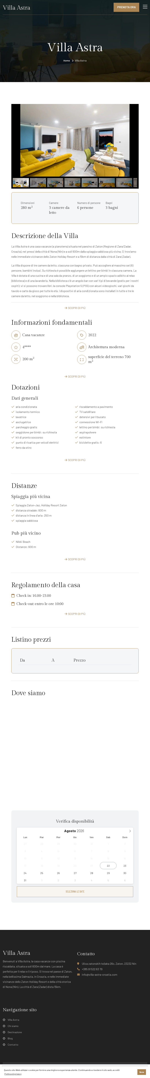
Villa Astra (13, 1019)
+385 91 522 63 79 (92, 969)
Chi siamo (13, 1025)
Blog (10, 1038)
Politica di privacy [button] (13, 1074)
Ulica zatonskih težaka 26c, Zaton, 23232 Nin (109, 963)
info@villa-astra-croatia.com (99, 974)
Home (66, 60)
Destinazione (15, 1032)
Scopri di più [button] (76, 308)
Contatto (13, 1044)
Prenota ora (126, 7)
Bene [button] (141, 1072)
